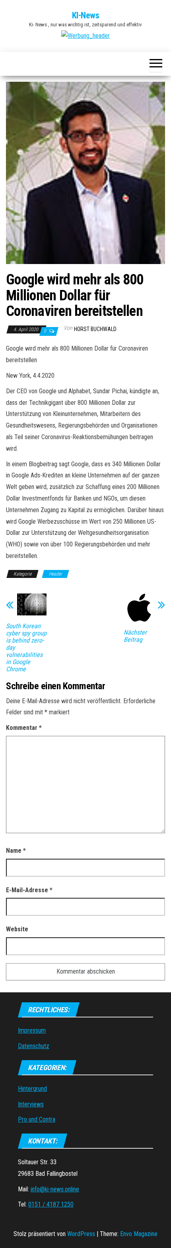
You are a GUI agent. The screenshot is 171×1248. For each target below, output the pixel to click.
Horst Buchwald (95, 329)
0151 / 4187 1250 (51, 1204)
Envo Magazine (138, 1234)
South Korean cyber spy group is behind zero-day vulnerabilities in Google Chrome (26, 648)
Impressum (32, 1030)
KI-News (85, 15)
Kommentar (24, 727)
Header (55, 574)
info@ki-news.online (55, 1189)
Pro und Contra (36, 1119)
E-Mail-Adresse (29, 890)
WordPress (81, 1234)
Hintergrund (32, 1088)
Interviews (31, 1104)
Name (16, 850)
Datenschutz (33, 1046)
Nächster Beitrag (135, 636)
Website (17, 929)
